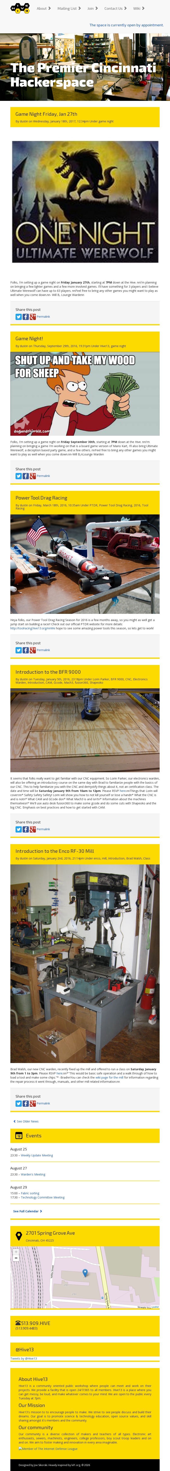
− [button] (16, 1258)
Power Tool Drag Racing (115, 505)
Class (146, 858)
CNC (128, 679)
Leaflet (155, 1306)
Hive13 (104, 346)
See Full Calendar (26, 1211)
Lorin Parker (101, 679)
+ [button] (16, 1251)
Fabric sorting (30, 1193)
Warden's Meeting (33, 1174)
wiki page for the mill (109, 1077)
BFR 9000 (117, 679)
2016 (137, 505)
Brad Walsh (134, 858)
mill (104, 858)
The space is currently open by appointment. (127, 25)
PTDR (93, 505)
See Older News (27, 1121)
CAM (49, 682)
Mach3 (68, 682)
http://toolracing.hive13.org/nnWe (32, 628)
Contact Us (113, 8)
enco (97, 858)
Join (91, 8)
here (123, 791)
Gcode (58, 682)
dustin (24, 121)
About (42, 8)
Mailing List (67, 8)
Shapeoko (96, 682)
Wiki (137, 8)
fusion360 (81, 682)
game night (106, 121)
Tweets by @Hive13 (23, 1358)
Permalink (43, 317)
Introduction (36, 682)
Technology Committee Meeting (42, 1197)
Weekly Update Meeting (37, 1155)
